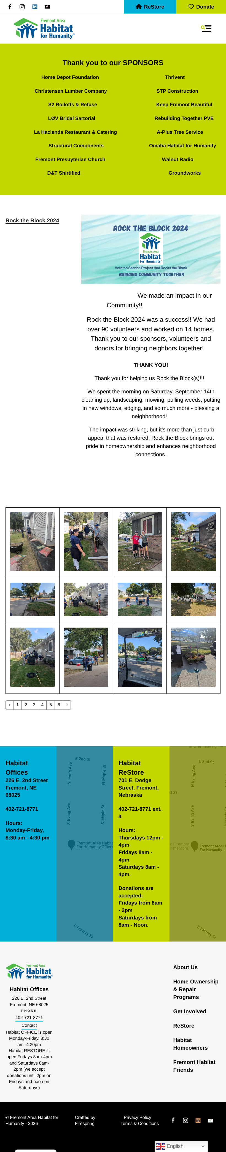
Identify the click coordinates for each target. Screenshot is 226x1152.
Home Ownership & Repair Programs (195, 989)
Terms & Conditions (140, 1123)
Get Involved (189, 1012)
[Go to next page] (67, 705)
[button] (206, 28)
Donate (205, 7)
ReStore (154, 7)
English (174, 1146)
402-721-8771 (29, 1017)
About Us (185, 967)
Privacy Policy (137, 1117)
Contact (29, 1025)
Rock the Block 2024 (32, 221)
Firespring (85, 1123)
